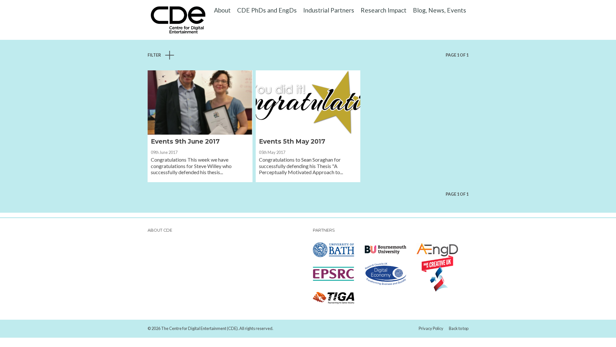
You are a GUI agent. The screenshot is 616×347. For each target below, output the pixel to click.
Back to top (458, 328)
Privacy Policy (431, 328)
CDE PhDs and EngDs (267, 10)
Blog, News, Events (439, 10)
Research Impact (383, 10)
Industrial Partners (328, 10)
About (222, 10)
